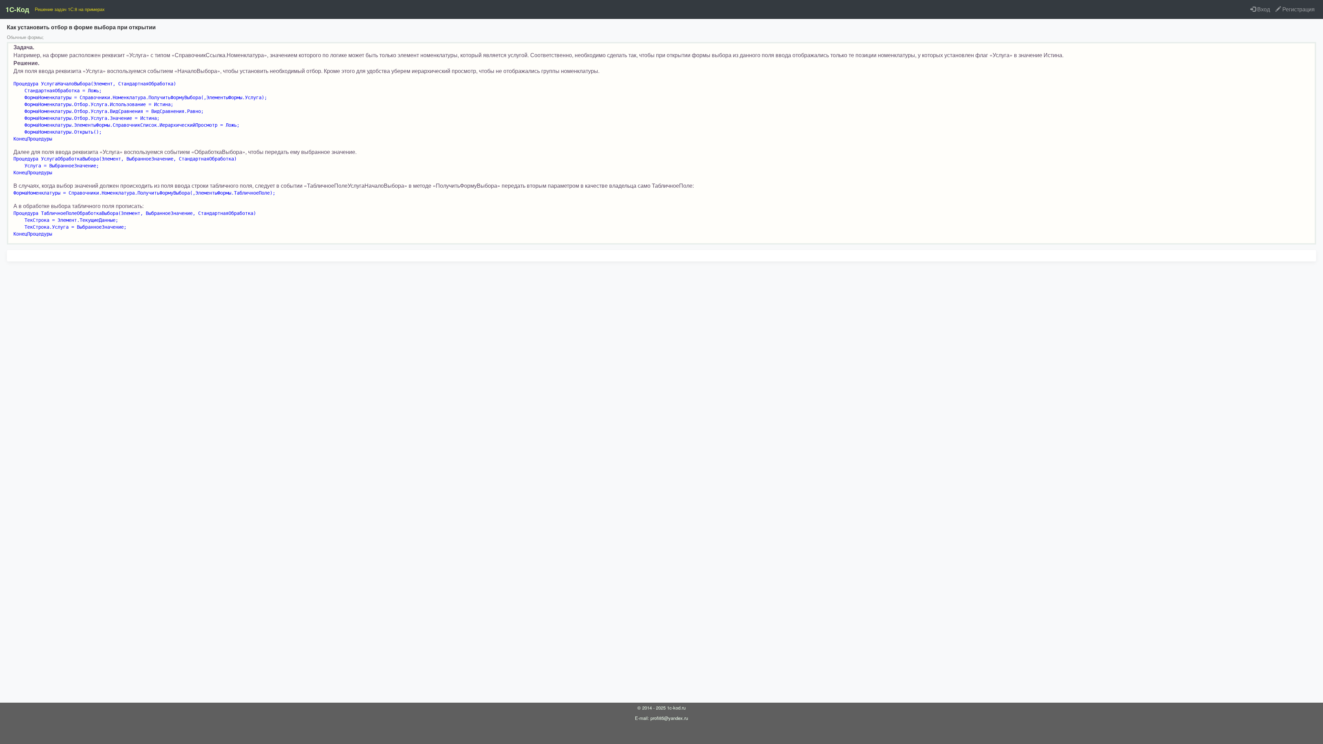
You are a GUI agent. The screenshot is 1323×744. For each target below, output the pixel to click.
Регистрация (1298, 9)
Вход (1263, 9)
